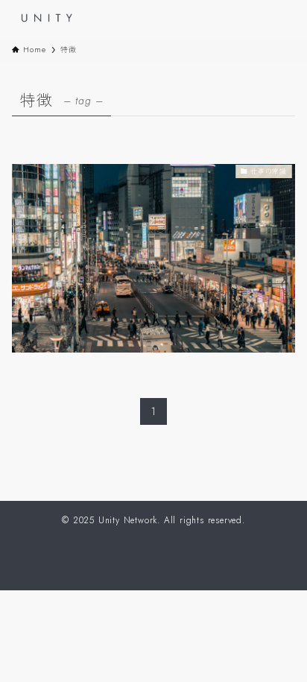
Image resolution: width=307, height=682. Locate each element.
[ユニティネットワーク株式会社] (50, 18)
